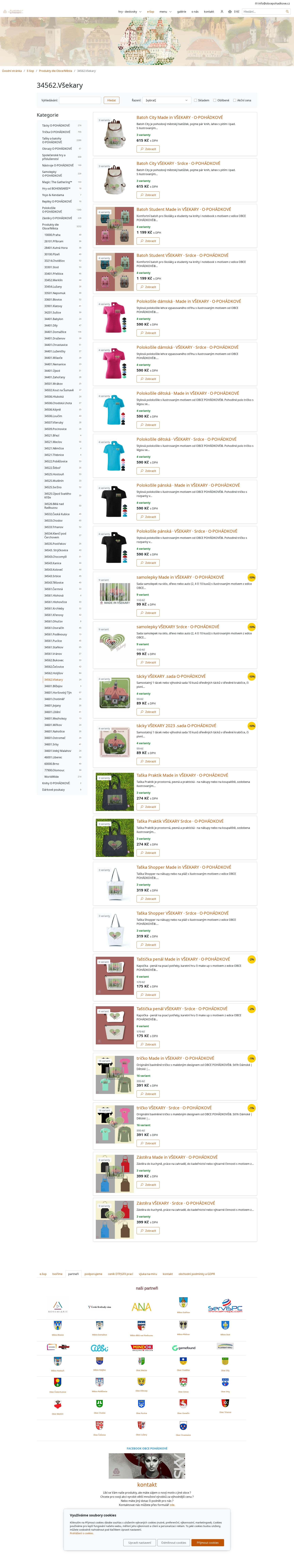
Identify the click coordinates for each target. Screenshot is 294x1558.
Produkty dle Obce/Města (55, 71)
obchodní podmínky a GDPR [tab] (197, 1274)
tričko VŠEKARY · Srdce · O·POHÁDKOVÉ (174, 1107)
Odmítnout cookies (173, 1543)
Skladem (203, 100)
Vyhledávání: (50, 100)
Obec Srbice (183, 1392)
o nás (195, 11)
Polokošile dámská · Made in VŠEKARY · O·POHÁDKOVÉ (189, 301)
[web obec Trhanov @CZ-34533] (225, 1403)
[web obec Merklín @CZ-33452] (58, 1403)
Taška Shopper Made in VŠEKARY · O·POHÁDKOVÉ (184, 867)
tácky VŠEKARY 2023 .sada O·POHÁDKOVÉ (176, 725)
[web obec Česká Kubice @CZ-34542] (57, 1382)
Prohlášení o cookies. (82, 1533)
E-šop (30, 71)
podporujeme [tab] (93, 1274)
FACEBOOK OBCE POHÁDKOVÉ (147, 1448)
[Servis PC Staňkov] (225, 1305)
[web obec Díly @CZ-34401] (225, 1361)
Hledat (111, 100)
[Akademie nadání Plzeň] (141, 1307)
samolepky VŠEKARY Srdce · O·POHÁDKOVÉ (178, 626)
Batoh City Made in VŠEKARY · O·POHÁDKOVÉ (180, 117)
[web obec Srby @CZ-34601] (225, 1382)
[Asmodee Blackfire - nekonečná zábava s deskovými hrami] (57, 1347)
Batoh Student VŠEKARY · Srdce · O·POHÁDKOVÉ (182, 255)
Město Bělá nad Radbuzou (141, 1335)
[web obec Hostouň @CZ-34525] (58, 1361)
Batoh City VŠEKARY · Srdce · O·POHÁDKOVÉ (178, 163)
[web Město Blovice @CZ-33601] (58, 1325)
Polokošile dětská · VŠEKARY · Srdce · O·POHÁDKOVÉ (186, 439)
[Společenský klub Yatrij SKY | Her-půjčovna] (147, 1466)
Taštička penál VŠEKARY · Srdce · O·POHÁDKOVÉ (182, 1008)
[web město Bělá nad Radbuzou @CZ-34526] (141, 1325)
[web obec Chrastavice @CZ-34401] (183, 1425)
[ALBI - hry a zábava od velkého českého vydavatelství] (99, 1348)
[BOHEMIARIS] (57, 1307)
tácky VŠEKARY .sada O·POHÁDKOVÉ (171, 676)
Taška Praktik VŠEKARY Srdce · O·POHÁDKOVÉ (180, 821)
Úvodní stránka (12, 71)
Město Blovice (58, 1335)
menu (164, 11)
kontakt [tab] (168, 1274)
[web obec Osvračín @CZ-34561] (183, 1403)
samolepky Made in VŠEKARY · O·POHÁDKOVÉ (180, 577)
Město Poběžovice (99, 1391)
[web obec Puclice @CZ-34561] (141, 1403)
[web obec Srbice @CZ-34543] (183, 1382)
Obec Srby (225, 1391)
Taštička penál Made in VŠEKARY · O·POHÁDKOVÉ (183, 959)
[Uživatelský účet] (222, 11)
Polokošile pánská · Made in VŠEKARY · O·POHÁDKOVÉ (188, 485)
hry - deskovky (128, 11)
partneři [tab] (73, 1274)
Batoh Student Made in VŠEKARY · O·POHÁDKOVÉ (184, 209)
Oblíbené (223, 100)
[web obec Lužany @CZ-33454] (141, 1425)
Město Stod (225, 1334)
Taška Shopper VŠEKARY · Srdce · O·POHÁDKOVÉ (183, 913)
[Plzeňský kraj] (225, 1346)
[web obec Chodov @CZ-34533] (100, 1403)
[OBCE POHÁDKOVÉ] (13, 11)
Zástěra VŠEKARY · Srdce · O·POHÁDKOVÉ (176, 1203)
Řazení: (136, 100)
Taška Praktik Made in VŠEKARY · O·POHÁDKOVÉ (182, 775)
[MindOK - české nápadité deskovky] (141, 1348)
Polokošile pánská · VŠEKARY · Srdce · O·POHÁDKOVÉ (187, 531)
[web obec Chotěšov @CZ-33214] (183, 1360)
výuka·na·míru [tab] (148, 1274)
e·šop (150, 11)
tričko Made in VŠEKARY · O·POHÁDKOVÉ (175, 1058)
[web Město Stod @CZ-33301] (225, 1325)
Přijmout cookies (208, 1543)
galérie (181, 11)
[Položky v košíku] (229, 11)
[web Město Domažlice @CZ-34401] (99, 1325)
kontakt (209, 11)
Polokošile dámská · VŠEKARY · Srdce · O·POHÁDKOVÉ (188, 347)
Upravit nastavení (139, 1543)
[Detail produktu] (115, 134)
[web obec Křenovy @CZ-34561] (141, 1381)
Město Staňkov (183, 1312)
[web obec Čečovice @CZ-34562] (99, 1425)
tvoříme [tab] (57, 1274)
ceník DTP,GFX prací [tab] (120, 1274)
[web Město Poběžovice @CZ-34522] (99, 1381)
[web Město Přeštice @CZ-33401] (183, 1325)
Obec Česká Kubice (58, 1392)
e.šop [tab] (43, 1274)
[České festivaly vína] (99, 1307)
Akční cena (244, 100)
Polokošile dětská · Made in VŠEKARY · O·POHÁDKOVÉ (188, 393)
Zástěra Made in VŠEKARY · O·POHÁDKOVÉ (177, 1157)
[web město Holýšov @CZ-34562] (99, 1360)
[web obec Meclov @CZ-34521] (141, 1360)
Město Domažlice (99, 1335)
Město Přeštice (183, 1334)
